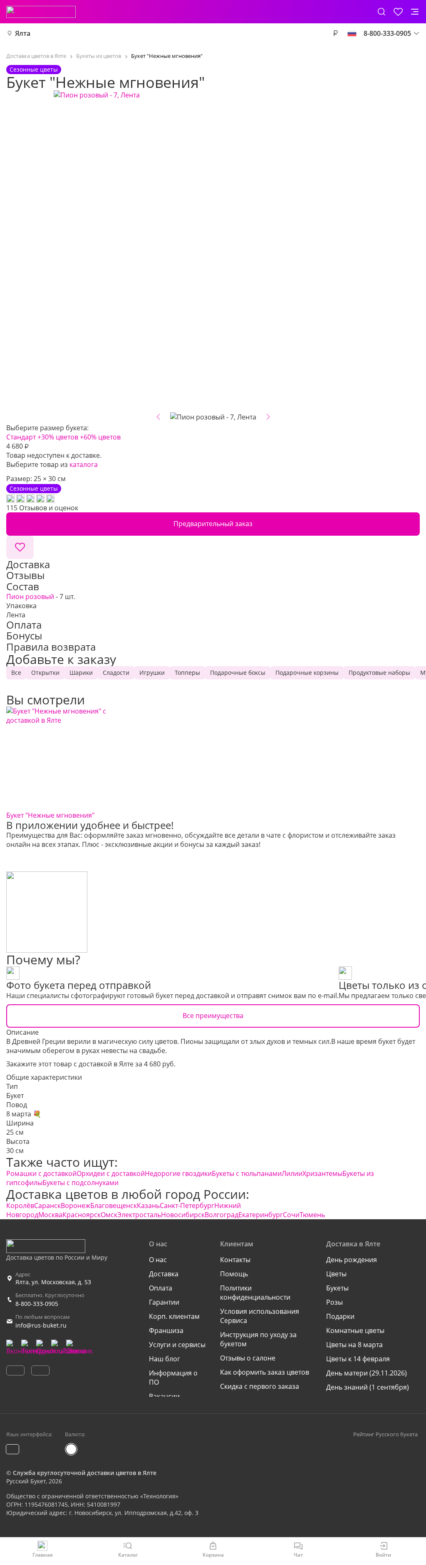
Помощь (234, 1273)
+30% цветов (57, 437)
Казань (148, 1205)
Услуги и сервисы (177, 1344)
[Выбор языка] (352, 33)
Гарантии (164, 1302)
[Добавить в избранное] (20, 547)
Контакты (235, 1259)
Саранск (47, 1205)
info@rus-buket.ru (41, 1325)
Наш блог (164, 1358)
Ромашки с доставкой (41, 1173)
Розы (334, 1302)
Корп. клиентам (174, 1316)
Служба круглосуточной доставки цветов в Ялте (84, 1473)
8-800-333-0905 (36, 1304)
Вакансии (164, 1396)
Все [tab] (16, 672)
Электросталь (139, 1214)
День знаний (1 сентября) (367, 1387)
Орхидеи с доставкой (111, 1173)
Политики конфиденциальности (255, 1292)
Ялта (22, 33)
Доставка (163, 1273)
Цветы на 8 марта (354, 1344)
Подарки (340, 1316)
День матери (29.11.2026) (366, 1373)
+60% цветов (100, 437)
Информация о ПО (173, 1377)
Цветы (336, 1273)
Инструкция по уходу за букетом (258, 1339)
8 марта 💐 (23, 1113)
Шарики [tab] (81, 672)
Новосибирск (183, 1214)
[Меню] (415, 12)
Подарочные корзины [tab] (307, 672)
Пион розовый (30, 596)
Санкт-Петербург (187, 1205)
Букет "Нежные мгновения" (50, 815)
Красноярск (81, 1214)
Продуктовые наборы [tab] (379, 672)
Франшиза (166, 1330)
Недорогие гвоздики (178, 1173)
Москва (50, 1214)
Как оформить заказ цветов (264, 1372)
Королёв (20, 1205)
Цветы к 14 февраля (358, 1358)
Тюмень (312, 1214)
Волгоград (221, 1214)
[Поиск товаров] (381, 12)
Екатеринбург (260, 1214)
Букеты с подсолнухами (80, 1182)
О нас (158, 1259)
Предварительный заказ (213, 523)
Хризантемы (322, 1173)
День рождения (351, 1259)
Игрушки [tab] (152, 672)
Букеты (337, 1288)
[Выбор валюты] (335, 33)
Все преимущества (213, 1015)
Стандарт (21, 437)
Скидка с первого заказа (259, 1386)
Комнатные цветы (355, 1330)
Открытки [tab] (45, 672)
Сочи (291, 1214)
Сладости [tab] (116, 672)
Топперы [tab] (187, 672)
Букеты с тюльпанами (247, 1173)
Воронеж (75, 1205)
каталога (83, 464)
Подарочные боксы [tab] (237, 672)
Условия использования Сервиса (259, 1316)
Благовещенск (113, 1205)
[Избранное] (398, 12)
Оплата (160, 1288)
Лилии (292, 1173)
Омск (109, 1214)
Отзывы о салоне (247, 1358)
